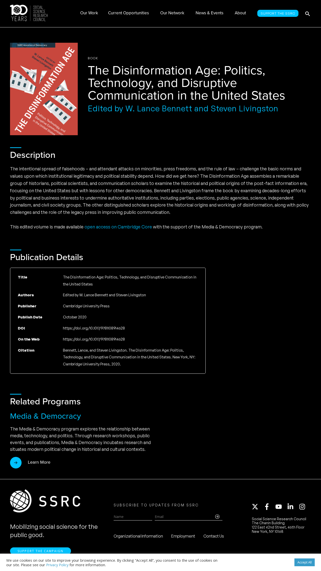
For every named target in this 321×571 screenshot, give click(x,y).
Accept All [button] (304, 562)
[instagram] (303, 506)
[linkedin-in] (292, 506)
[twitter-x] (257, 506)
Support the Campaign (40, 551)
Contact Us (213, 536)
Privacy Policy (57, 564)
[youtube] (280, 506)
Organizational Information (138, 536)
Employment (183, 536)
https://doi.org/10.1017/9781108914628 (94, 339)
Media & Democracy (45, 416)
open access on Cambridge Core (118, 226)
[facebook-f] (269, 506)
